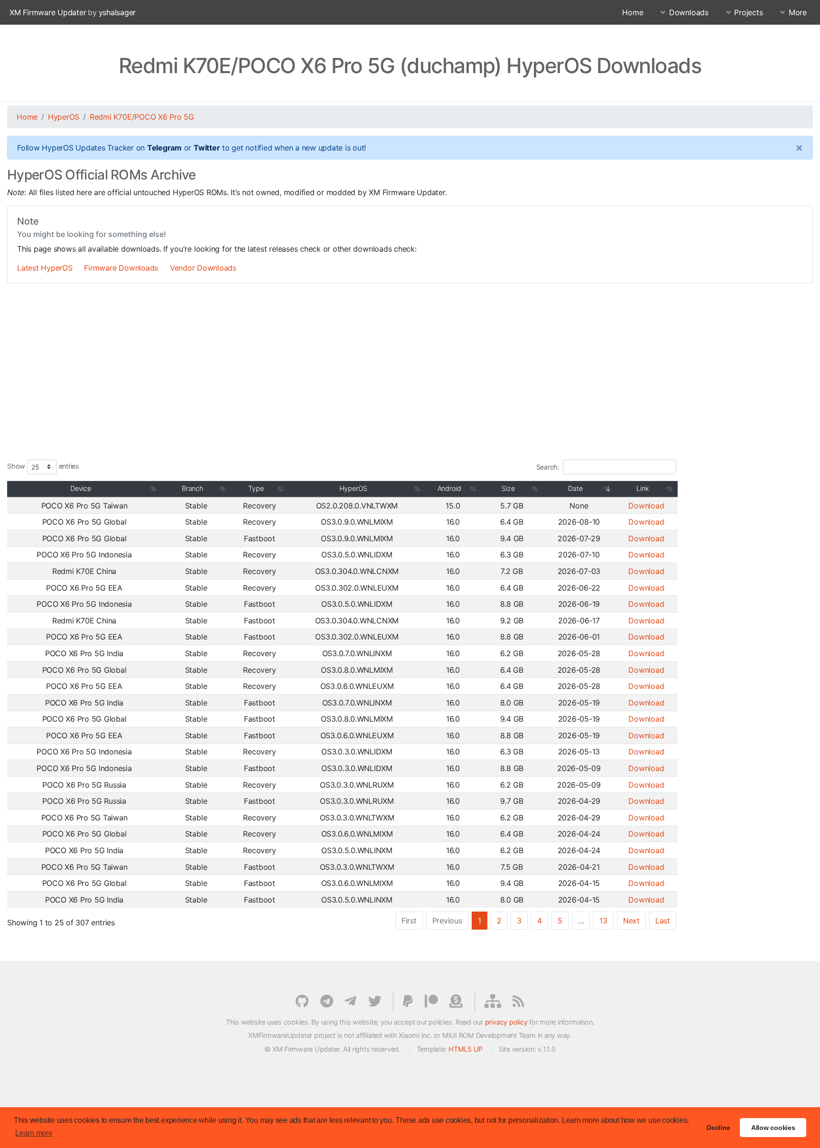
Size (508, 488)
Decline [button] (718, 1127)
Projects (748, 12)
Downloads (688, 12)
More (798, 12)
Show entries (43, 466)
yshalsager (117, 12)
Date (575, 488)
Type (255, 488)
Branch (192, 488)
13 (603, 920)
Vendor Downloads (203, 268)
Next (631, 920)
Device (80, 488)
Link (642, 488)
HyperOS (63, 117)
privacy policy (506, 1022)
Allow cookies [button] (773, 1127)
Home (632, 12)
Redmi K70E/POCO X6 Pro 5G (142, 117)
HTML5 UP (465, 1049)
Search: (547, 467)
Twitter (207, 147)
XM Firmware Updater (47, 12)
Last (662, 920)
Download (646, 505)
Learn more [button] (34, 1133)
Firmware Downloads (121, 268)
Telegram (164, 147)
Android (449, 488)
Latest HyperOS (45, 268)
